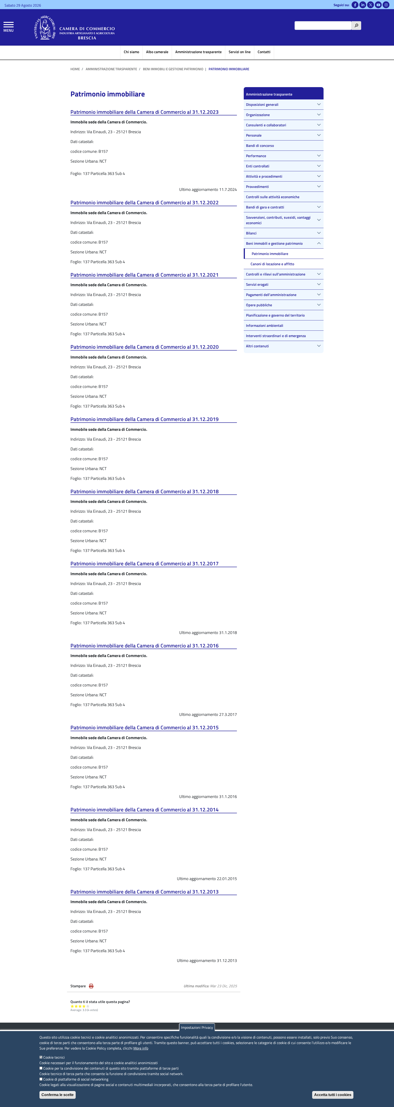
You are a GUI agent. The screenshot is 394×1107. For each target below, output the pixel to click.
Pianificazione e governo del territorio (275, 315)
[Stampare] (91, 986)
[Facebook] (355, 4)
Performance (256, 156)
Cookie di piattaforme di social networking (75, 1079)
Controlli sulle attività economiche (272, 197)
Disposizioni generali (262, 104)
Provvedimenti (257, 186)
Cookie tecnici (54, 1057)
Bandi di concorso (260, 145)
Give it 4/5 (84, 1006)
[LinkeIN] (362, 4)
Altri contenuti (257, 346)
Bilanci (251, 233)
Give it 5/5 (88, 1006)
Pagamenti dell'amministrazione (271, 294)
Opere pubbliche (259, 305)
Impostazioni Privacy (197, 1027)
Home (75, 69)
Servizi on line (240, 52)
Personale (254, 135)
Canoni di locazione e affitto (272, 264)
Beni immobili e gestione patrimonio (173, 69)
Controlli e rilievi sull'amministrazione (275, 274)
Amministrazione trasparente (198, 52)
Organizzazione (258, 114)
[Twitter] (370, 4)
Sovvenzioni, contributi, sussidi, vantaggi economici (278, 220)
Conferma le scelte (57, 1095)
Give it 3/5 (80, 1006)
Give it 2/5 (76, 1006)
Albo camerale (157, 52)
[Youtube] (378, 4)
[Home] (74, 27)
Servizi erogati (257, 284)
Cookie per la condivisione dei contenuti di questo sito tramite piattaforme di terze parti (111, 1068)
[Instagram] (386, 4)
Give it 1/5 (72, 1006)
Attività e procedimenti (264, 176)
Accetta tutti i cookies (332, 1095)
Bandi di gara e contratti (265, 207)
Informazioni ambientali (264, 325)
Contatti (264, 52)
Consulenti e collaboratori (266, 125)
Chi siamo (131, 52)
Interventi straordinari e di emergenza (276, 335)
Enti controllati (257, 166)
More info (140, 1048)
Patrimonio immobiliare (270, 253)
